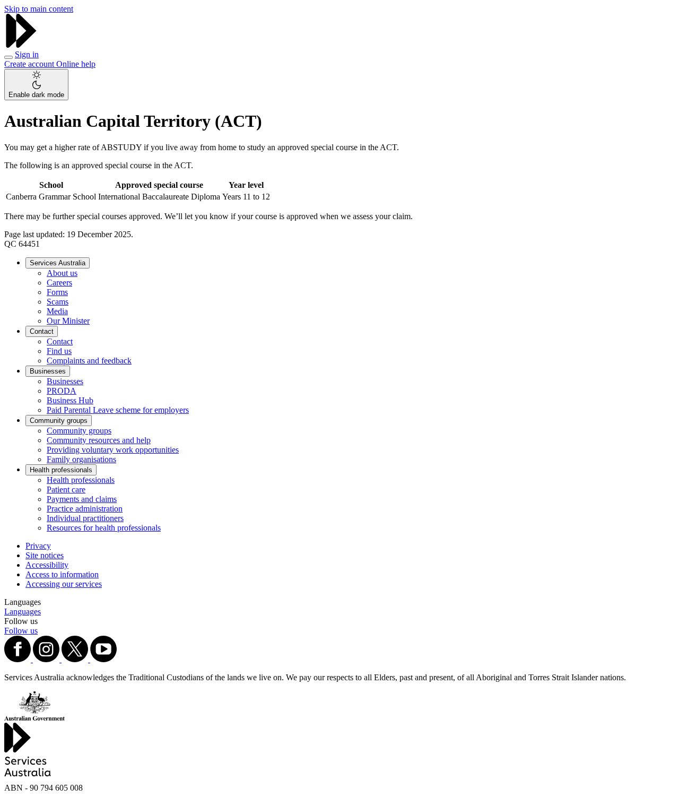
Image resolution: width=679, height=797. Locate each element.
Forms (57, 292)
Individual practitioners (85, 518)
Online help (75, 63)
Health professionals (61, 470)
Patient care (66, 489)
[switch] (36, 84)
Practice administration (85, 508)
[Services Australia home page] (21, 44)
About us (62, 273)
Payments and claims (82, 499)
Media (57, 311)
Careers (59, 282)
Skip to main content (38, 8)
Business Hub (70, 400)
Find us (59, 351)
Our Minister (68, 320)
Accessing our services (63, 583)
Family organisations (81, 459)
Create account (30, 63)
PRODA (61, 390)
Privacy (38, 545)
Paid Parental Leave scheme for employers (118, 409)
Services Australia (57, 263)
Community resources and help (99, 440)
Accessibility (46, 564)
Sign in (27, 54)
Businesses (48, 371)
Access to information (62, 574)
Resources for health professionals (104, 527)
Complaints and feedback (89, 360)
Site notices (44, 555)
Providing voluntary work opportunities (113, 449)
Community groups (59, 421)
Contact (42, 331)
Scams (57, 301)
